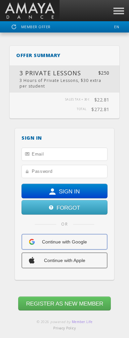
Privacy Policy (64, 328)
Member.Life (82, 321)
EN (116, 26)
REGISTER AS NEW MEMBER (64, 303)
